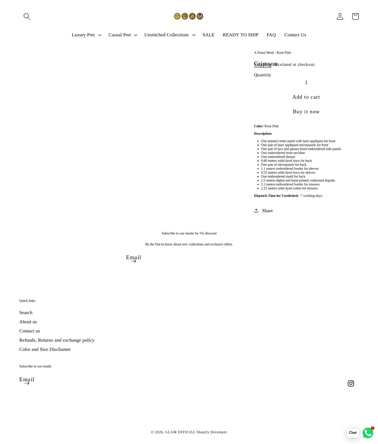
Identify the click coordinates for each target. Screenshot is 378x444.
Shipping (262, 64)
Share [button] (267, 210)
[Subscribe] (133, 261)
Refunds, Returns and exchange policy (56, 340)
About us (28, 321)
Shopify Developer (212, 432)
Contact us (29, 331)
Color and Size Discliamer (45, 349)
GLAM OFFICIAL (181, 432)
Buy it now (306, 111)
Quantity (262, 74)
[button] (27, 16)
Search (25, 312)
